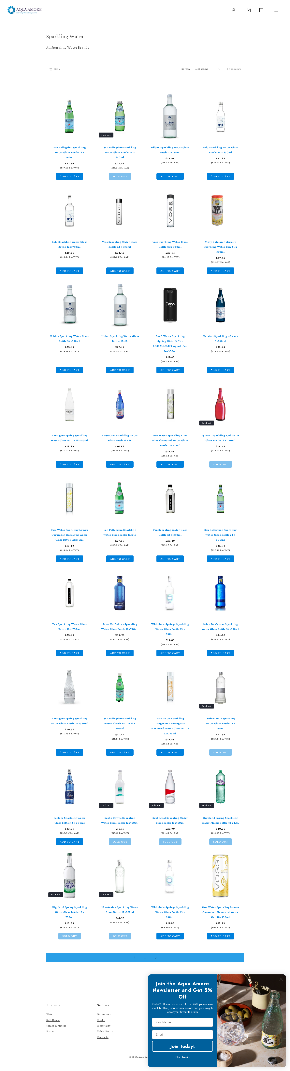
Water (50, 1014)
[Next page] (155, 957)
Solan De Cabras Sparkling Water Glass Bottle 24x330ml (220, 626)
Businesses (104, 1014)
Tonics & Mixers (56, 1025)
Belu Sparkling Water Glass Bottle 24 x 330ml (220, 150)
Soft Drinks (53, 1019)
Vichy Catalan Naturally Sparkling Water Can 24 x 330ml (220, 246)
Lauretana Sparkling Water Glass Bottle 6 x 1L (120, 438)
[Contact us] (261, 10)
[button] (248, 10)
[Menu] (276, 10)
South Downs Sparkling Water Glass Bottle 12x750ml (119, 820)
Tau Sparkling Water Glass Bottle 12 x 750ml (69, 626)
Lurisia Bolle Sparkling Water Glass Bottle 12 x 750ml (221, 723)
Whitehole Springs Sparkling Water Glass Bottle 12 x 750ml (170, 628)
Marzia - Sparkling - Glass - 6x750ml (220, 338)
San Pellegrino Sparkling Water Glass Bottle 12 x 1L (120, 532)
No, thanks (182, 1057)
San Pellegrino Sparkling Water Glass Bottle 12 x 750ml (69, 152)
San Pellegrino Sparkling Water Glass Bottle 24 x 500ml (220, 534)
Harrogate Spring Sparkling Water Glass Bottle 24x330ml (69, 721)
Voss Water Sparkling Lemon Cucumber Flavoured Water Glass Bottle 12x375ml (69, 534)
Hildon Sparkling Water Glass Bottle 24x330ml (69, 338)
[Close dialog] (281, 979)
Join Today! (182, 1046)
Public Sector (105, 1031)
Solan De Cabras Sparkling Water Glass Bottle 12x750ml (119, 626)
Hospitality (103, 1025)
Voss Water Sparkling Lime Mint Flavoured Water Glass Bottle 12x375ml (170, 440)
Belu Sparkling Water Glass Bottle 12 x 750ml (69, 244)
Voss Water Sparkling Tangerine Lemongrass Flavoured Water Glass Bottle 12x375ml (170, 726)
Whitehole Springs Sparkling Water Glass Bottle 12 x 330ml (170, 912)
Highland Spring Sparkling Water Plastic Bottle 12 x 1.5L (220, 820)
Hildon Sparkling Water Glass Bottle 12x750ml (170, 150)
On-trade (103, 1036)
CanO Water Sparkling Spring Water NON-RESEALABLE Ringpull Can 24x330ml (170, 343)
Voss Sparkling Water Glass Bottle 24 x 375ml (120, 244)
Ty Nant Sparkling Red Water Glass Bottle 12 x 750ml (220, 438)
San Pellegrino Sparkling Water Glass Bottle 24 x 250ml (120, 152)
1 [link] (134, 957)
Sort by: (186, 68)
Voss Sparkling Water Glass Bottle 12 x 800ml (170, 244)
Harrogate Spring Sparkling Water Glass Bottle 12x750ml (69, 438)
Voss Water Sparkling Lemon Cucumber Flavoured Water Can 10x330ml (220, 912)
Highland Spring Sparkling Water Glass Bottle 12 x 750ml (69, 912)
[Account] (233, 10)
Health (101, 1019)
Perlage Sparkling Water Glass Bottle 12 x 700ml (70, 820)
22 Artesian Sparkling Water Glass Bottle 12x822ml (119, 909)
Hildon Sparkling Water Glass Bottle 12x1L (120, 338)
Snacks (50, 1031)
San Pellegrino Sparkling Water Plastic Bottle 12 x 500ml (120, 723)
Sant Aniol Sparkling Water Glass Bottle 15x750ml (170, 820)
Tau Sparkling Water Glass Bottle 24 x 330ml (170, 532)
